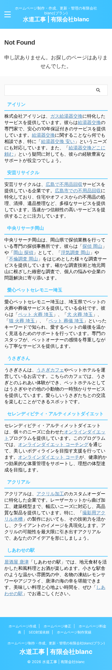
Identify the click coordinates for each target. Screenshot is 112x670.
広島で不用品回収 (64, 184)
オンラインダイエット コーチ (48, 457)
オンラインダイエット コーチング (53, 444)
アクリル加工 (50, 493)
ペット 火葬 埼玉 (35, 314)
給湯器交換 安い (58, 141)
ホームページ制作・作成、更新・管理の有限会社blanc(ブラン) (56, 643)
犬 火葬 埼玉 (80, 314)
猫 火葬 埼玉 (22, 320)
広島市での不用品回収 (78, 190)
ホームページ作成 (22, 626)
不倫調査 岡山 (23, 259)
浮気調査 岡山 (75, 252)
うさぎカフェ (50, 370)
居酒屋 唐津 (16, 562)
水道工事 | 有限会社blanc (56, 19)
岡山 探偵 (23, 252)
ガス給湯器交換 (66, 116)
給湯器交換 (89, 122)
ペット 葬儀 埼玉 (66, 320)
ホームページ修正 (57, 626)
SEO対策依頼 (39, 632)
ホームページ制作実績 (74, 632)
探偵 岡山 (92, 246)
